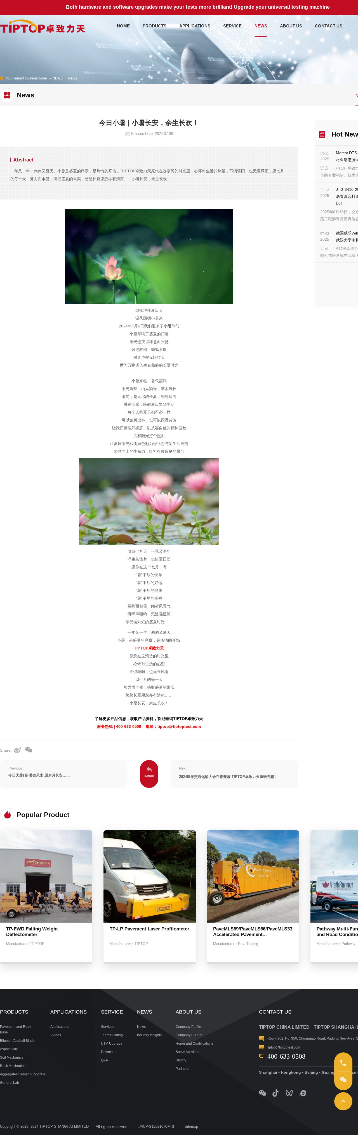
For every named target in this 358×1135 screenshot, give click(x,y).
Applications (59, 1027)
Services (107, 1027)
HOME (123, 26)
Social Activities (187, 1052)
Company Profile (188, 1027)
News (72, 78)
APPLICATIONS (194, 26)
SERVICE (232, 26)
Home (42, 78)
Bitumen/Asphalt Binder (18, 1041)
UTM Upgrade (112, 1043)
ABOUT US (291, 26)
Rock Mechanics (12, 1066)
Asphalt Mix (9, 1049)
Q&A (104, 1060)
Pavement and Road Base (15, 1029)
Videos (55, 1035)
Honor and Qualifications (194, 1043)
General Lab (9, 1083)
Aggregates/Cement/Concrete (18, 1074)
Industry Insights (149, 1035)
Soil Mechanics (11, 1057)
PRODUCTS (154, 26)
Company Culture (189, 1035)
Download (109, 1052)
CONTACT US (328, 26)
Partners (182, 1069)
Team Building (112, 1035)
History (181, 1060)
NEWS (261, 26)
